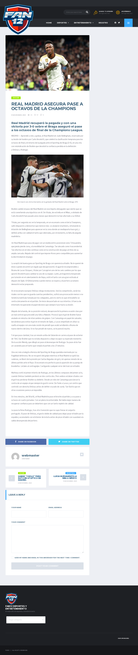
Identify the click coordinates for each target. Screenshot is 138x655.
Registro (103, 23)
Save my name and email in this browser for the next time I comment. (47, 558)
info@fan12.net (104, 13)
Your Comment (18, 522)
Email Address (55, 507)
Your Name (16, 507)
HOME (49, 23)
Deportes (62, 23)
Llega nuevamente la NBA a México (65, 477)
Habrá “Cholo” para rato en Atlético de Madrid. (29, 478)
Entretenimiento (82, 23)
